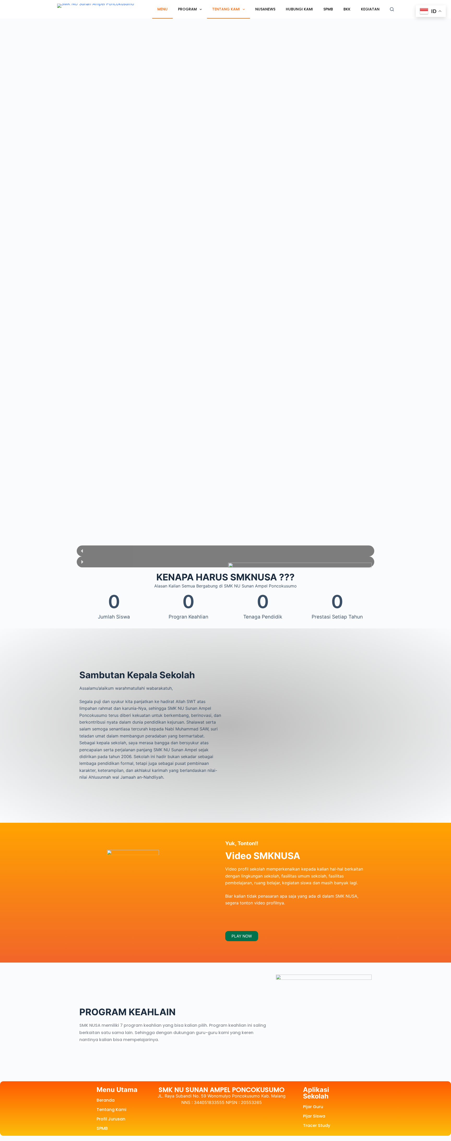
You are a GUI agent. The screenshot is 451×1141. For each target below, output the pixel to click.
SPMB (328, 9)
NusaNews (265, 9)
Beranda (106, 1100)
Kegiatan (370, 9)
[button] (225, 550)
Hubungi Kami (299, 9)
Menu (162, 9)
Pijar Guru (313, 1107)
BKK (347, 9)
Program (187, 9)
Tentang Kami (226, 9)
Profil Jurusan (111, 1119)
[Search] (392, 9)
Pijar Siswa (314, 1116)
